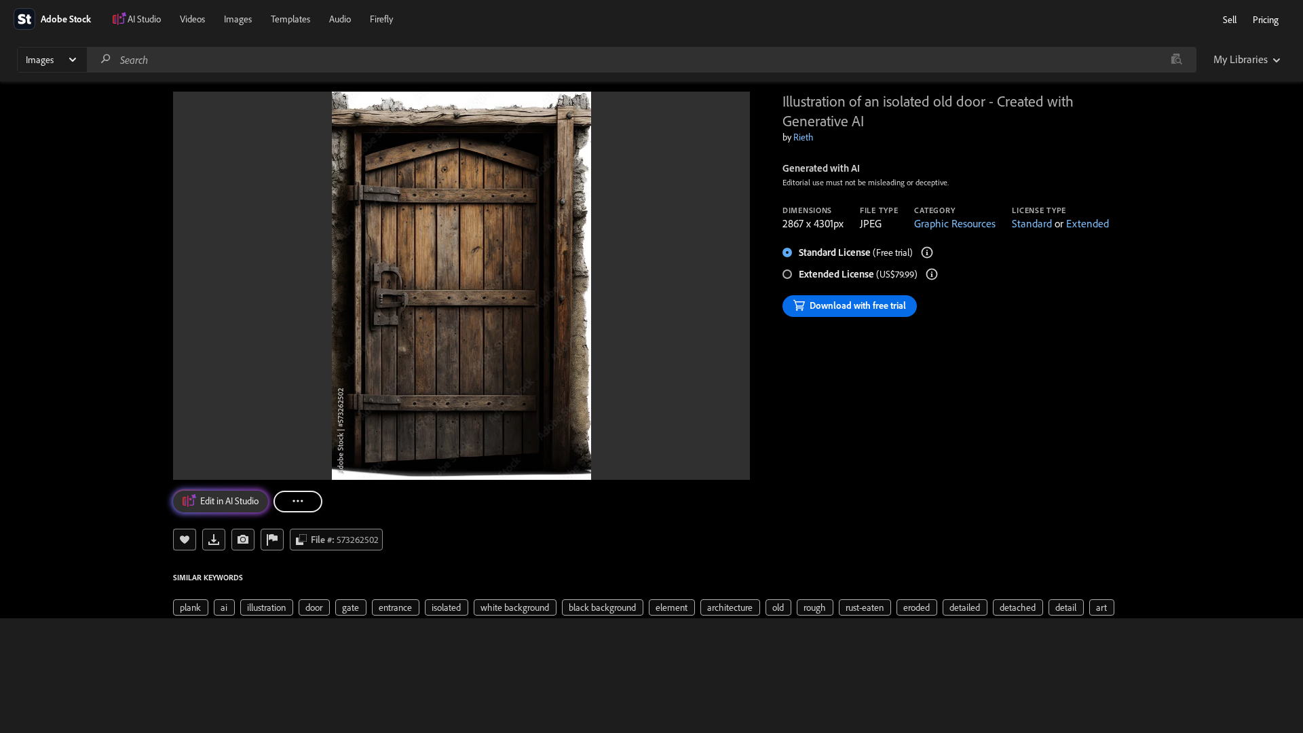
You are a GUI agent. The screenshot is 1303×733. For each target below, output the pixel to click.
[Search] (105, 59)
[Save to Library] (184, 539)
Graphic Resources (955, 223)
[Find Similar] (242, 539)
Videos (192, 19)
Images (238, 19)
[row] (190, 607)
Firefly (381, 19)
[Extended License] (931, 274)
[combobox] (641, 60)
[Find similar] (1176, 60)
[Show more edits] (297, 501)
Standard (1032, 223)
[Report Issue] (272, 539)
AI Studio (144, 19)
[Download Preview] (213, 539)
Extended (1087, 223)
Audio (340, 19)
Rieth (803, 137)
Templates (290, 19)
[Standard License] (927, 252)
